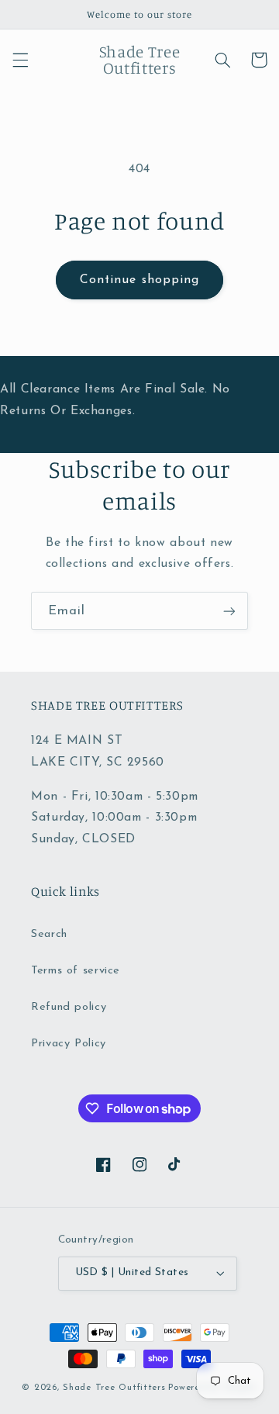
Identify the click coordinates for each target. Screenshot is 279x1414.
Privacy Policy (68, 1043)
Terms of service (75, 971)
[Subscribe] (229, 611)
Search (49, 934)
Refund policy (68, 1007)
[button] (20, 60)
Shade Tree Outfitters (114, 1387)
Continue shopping (139, 280)
